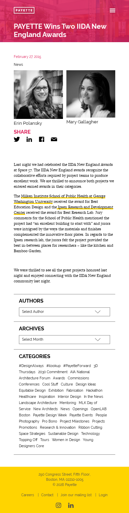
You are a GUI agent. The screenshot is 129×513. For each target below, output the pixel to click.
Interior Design (69, 397)
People (101, 415)
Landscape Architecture (38, 403)
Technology (90, 434)
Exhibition (56, 390)
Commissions (78, 378)
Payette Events (81, 415)
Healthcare (27, 397)
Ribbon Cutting (90, 427)
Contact (47, 495)
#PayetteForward (77, 366)
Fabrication (74, 390)
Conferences (29, 384)
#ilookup (53, 366)
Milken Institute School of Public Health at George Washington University (59, 198)
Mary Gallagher (82, 121)
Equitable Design (32, 390)
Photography (29, 421)
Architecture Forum (34, 378)
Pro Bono (49, 421)
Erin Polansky (28, 123)
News (18, 64)
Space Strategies (32, 434)
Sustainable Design (63, 434)
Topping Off (28, 440)
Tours (44, 440)
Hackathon (94, 390)
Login (103, 495)
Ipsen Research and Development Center (63, 209)
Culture (67, 384)
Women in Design (66, 440)
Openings (80, 409)
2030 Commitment (52, 372)
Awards (59, 378)
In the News (93, 397)
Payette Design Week (50, 415)
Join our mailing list (76, 495)
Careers (27, 495)
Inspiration (47, 397)
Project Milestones (74, 421)
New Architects (45, 409)
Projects (98, 421)
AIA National (80, 372)
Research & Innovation (58, 427)
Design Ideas (86, 384)
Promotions (28, 427)
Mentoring (68, 403)
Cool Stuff (50, 384)
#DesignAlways (31, 366)
